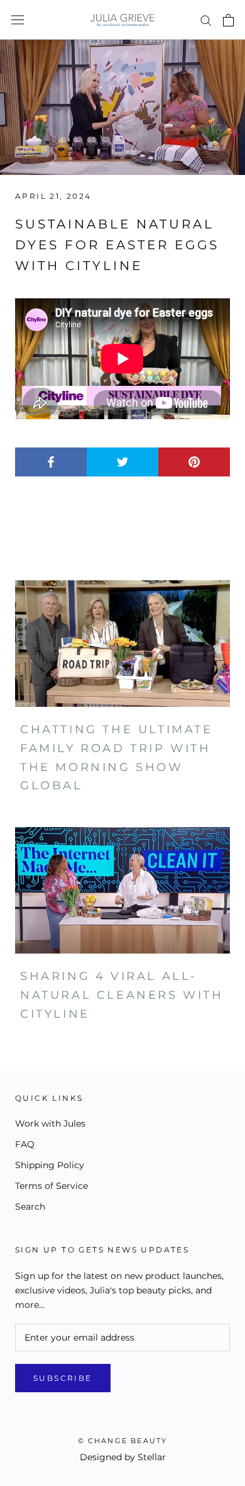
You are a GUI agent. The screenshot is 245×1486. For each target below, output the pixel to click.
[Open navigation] (17, 20)
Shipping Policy (49, 1165)
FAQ (25, 1144)
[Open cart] (228, 20)
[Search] (206, 19)
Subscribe (62, 1378)
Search (30, 1206)
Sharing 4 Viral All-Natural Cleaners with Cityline (122, 994)
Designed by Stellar (123, 1457)
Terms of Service (51, 1185)
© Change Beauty (123, 1440)
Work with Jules (50, 1123)
